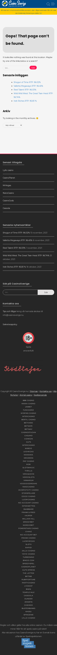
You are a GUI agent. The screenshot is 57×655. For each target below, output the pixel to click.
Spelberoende (40, 395)
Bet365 (28, 576)
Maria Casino (28, 404)
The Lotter (28, 573)
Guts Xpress (28, 570)
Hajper (28, 516)
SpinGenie (29, 615)
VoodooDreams (28, 484)
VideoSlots (28, 477)
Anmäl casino (26, 395)
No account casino (28, 503)
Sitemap (34, 391)
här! (40, 13)
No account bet (28, 535)
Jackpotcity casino (28, 490)
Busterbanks (28, 608)
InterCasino (28, 416)
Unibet (28, 407)
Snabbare (28, 509)
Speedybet (28, 522)
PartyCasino (28, 583)
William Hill (28, 519)
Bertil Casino (28, 420)
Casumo (28, 436)
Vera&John (28, 474)
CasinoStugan (28, 432)
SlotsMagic (29, 468)
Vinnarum (29, 480)
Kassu (29, 611)
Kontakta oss (46, 391)
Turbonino (28, 557)
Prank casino (28, 538)
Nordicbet (28, 525)
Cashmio (28, 605)
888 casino (28, 400)
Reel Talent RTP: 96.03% (25, 90)
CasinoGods (8, 200)
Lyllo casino (8, 170)
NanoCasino (8, 193)
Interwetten (28, 506)
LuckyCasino (28, 500)
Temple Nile (29, 592)
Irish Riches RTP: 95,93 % (25, 101)
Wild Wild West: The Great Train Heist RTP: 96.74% (26, 255)
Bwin (28, 589)
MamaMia (28, 455)
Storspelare (28, 493)
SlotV (29, 544)
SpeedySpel (28, 563)
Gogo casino (28, 496)
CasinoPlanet (9, 178)
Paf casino (28, 461)
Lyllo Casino (28, 618)
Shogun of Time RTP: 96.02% (27, 82)
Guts (28, 442)
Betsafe (28, 426)
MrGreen (28, 458)
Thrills (28, 471)
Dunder (29, 599)
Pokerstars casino (28, 528)
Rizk (28, 464)
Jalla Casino (28, 551)
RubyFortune (28, 579)
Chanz (28, 532)
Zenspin (28, 602)
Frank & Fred (28, 512)
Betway (28, 429)
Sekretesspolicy (10, 324)
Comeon (28, 439)
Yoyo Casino (28, 554)
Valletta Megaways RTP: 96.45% (28, 86)
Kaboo (28, 448)
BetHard (28, 423)
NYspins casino (28, 413)
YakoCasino (28, 487)
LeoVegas (28, 452)
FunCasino (28, 410)
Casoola (6, 208)
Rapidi (28, 547)
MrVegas (7, 185)
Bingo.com (28, 560)
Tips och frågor (9, 311)
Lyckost (28, 586)
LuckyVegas (29, 541)
